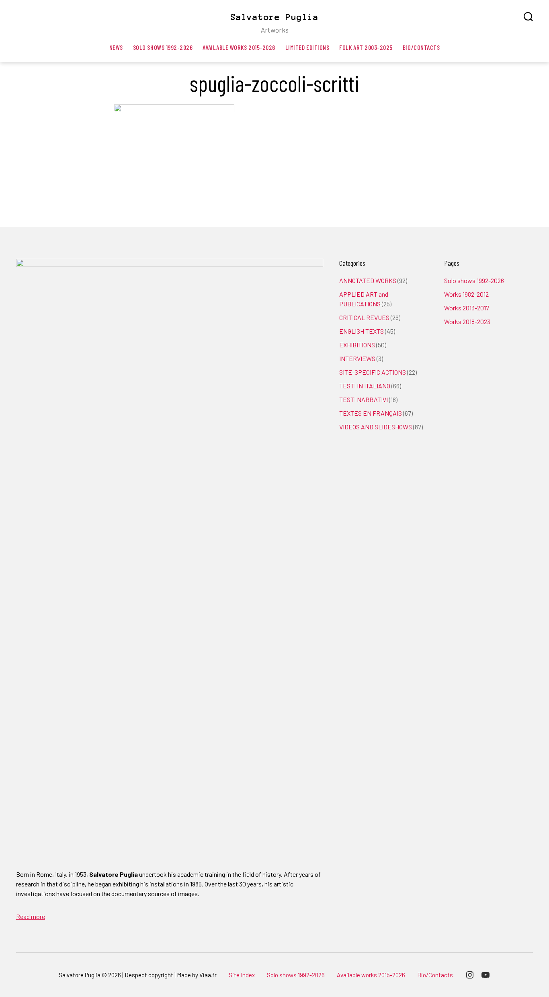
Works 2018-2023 (467, 321)
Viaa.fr (208, 975)
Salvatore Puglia (274, 17)
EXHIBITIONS (357, 345)
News (116, 47)
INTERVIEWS (357, 358)
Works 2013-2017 (466, 308)
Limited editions (307, 47)
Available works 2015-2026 (239, 47)
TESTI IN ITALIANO (364, 386)
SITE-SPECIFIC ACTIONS (372, 372)
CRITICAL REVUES (364, 317)
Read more (30, 916)
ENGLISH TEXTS (361, 331)
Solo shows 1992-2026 (163, 47)
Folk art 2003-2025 (366, 47)
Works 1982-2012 (466, 294)
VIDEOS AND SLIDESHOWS (375, 427)
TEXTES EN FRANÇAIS (370, 413)
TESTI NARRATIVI (363, 399)
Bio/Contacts (421, 47)
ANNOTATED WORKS (367, 280)
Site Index (242, 975)
